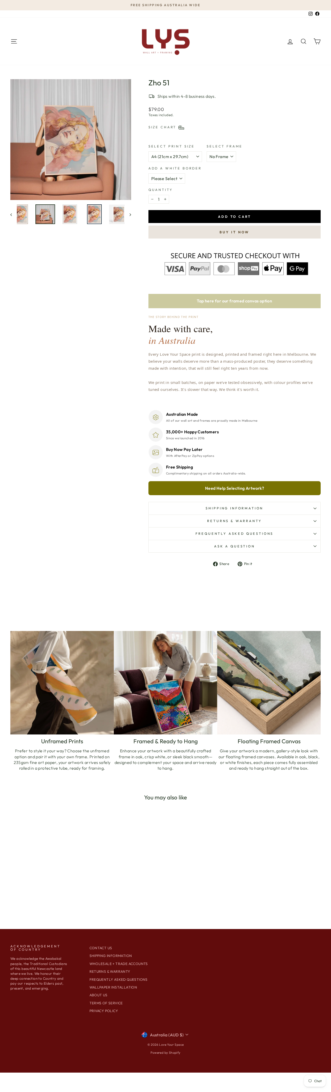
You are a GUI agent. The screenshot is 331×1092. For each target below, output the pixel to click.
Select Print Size (171, 146)
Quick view (47, 880)
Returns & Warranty (234, 521)
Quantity (160, 190)
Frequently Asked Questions (234, 533)
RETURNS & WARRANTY (109, 971)
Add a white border (175, 168)
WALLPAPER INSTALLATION (113, 987)
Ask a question (234, 546)
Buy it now (234, 232)
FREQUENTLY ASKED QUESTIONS (118, 979)
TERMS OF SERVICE (106, 1003)
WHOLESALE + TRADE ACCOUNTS (118, 963)
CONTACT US (100, 948)
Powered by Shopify (165, 1052)
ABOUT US (98, 995)
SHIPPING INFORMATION (234, 508)
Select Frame (225, 146)
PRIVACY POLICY (103, 1010)
